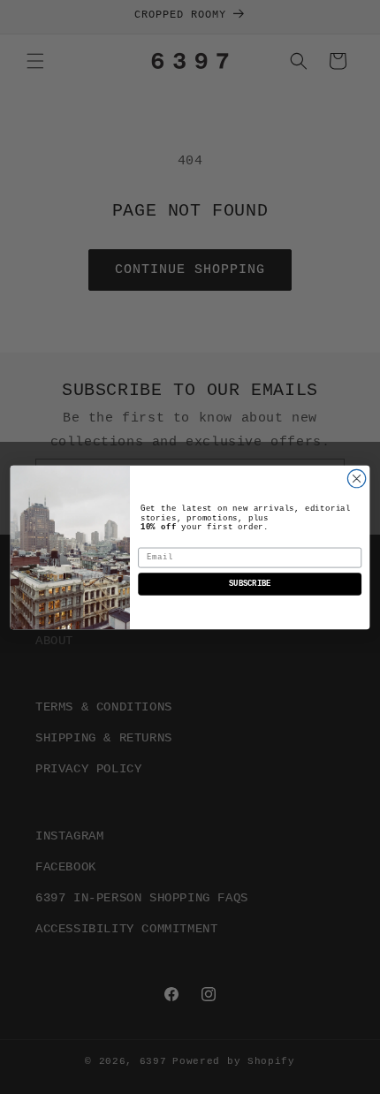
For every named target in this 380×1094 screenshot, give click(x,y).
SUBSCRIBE (249, 584)
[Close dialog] (356, 478)
